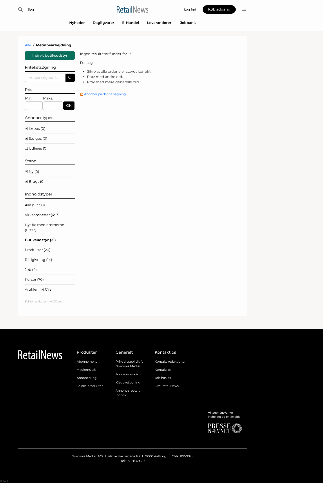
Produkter (37, 250)
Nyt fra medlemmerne (44, 227)
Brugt (36, 181)
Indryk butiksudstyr (49, 55)
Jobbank (188, 23)
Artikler (39, 289)
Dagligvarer (103, 23)
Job (31, 270)
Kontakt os (163, 370)
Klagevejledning (128, 382)
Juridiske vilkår (127, 374)
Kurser (34, 279)
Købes (36, 129)
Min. (28, 98)
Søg (31, 9)
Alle (28, 45)
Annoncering (87, 378)
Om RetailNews (167, 386)
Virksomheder (42, 215)
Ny (33, 172)
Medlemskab (86, 370)
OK (69, 105)
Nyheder (77, 23)
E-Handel (130, 23)
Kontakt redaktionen (170, 362)
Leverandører (159, 23)
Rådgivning (38, 260)
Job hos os (163, 378)
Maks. (48, 98)
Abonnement (87, 362)
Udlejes (37, 148)
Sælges (37, 138)
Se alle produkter (90, 386)
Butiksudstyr (40, 240)
